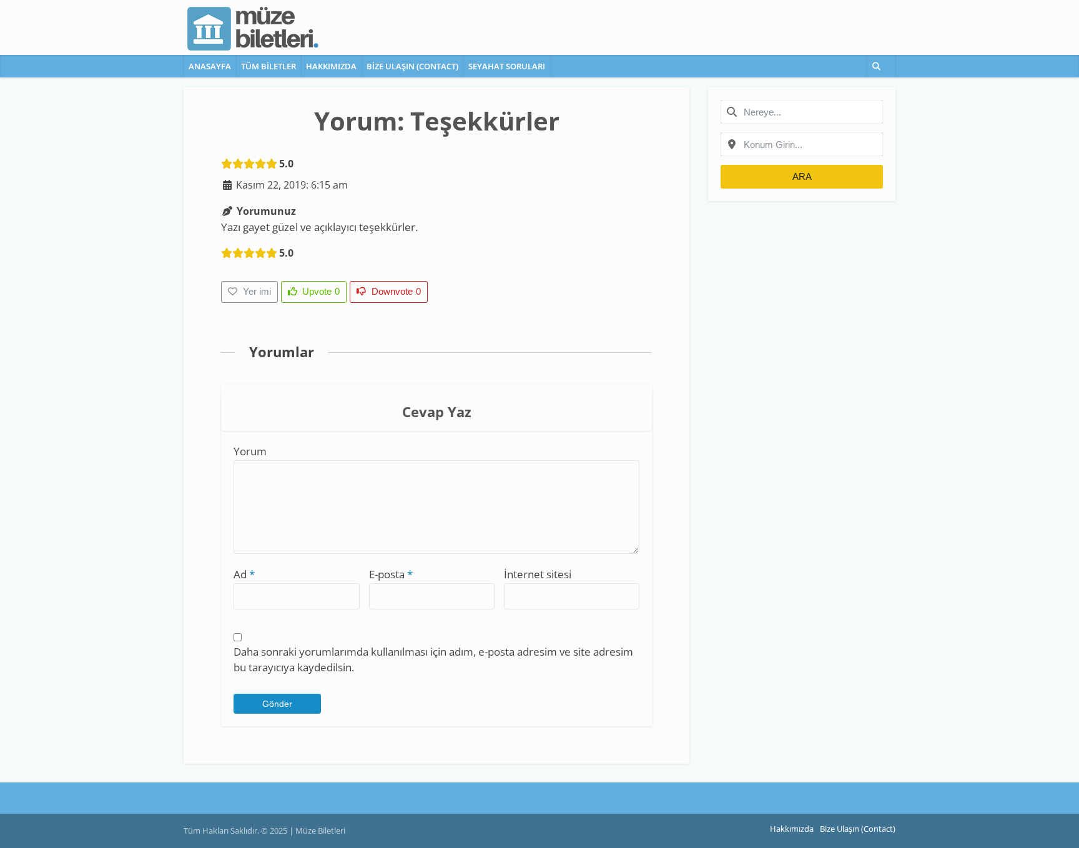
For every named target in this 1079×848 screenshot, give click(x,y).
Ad (244, 574)
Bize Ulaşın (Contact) (412, 66)
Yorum (250, 451)
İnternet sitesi (537, 574)
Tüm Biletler (268, 66)
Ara (802, 176)
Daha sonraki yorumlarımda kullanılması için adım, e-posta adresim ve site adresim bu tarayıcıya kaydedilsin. (433, 659)
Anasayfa (210, 66)
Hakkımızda (331, 66)
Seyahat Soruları (506, 66)
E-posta (391, 574)
